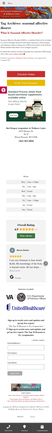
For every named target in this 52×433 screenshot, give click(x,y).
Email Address (14, 343)
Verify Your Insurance (26, 83)
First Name (12, 353)
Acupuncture (11, 58)
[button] (3, 90)
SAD (44, 58)
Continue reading (17, 54)
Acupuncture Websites (11, 407)
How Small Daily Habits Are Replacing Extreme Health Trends (26, 401)
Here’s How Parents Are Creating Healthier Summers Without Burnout (26, 396)
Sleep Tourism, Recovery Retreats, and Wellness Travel (26, 399)
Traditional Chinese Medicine (25, 58)
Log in (32, 416)
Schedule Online (26, 74)
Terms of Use (27, 409)
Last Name (12, 363)
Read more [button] (15, 270)
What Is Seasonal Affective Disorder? (22, 33)
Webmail (20, 416)
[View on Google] (12, 250)
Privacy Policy (38, 409)
